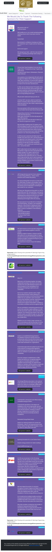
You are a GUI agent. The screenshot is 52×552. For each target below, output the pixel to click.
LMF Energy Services (14, 170)
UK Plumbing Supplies (15, 272)
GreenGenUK (12, 394)
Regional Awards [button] (42, 3)
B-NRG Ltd (11, 260)
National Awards (9, 3)
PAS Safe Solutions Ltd (15, 225)
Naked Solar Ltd (13, 63)
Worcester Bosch (13, 22)
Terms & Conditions (34, 545)
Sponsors (27, 13)
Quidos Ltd (11, 332)
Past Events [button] (47, 13)
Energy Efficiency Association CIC (13, 376)
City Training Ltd (13, 527)
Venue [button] (22, 13)
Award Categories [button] (13, 13)
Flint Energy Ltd (13, 436)
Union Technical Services (16, 479)
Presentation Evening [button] (37, 13)
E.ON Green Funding (14, 454)
